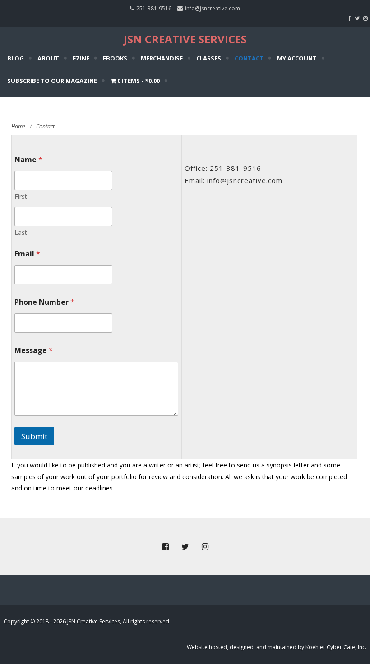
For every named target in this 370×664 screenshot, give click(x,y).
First (20, 196)
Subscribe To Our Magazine (52, 81)
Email (27, 254)
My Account (297, 58)
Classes (208, 58)
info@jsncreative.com (212, 8)
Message (33, 350)
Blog (15, 58)
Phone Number (44, 302)
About (48, 58)
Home (18, 126)
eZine (81, 58)
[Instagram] (366, 18)
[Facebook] (350, 18)
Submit (34, 436)
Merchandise (162, 58)
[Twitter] (358, 18)
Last (20, 232)
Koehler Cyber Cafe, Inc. (335, 647)
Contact (249, 58)
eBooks (115, 58)
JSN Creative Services (185, 39)
